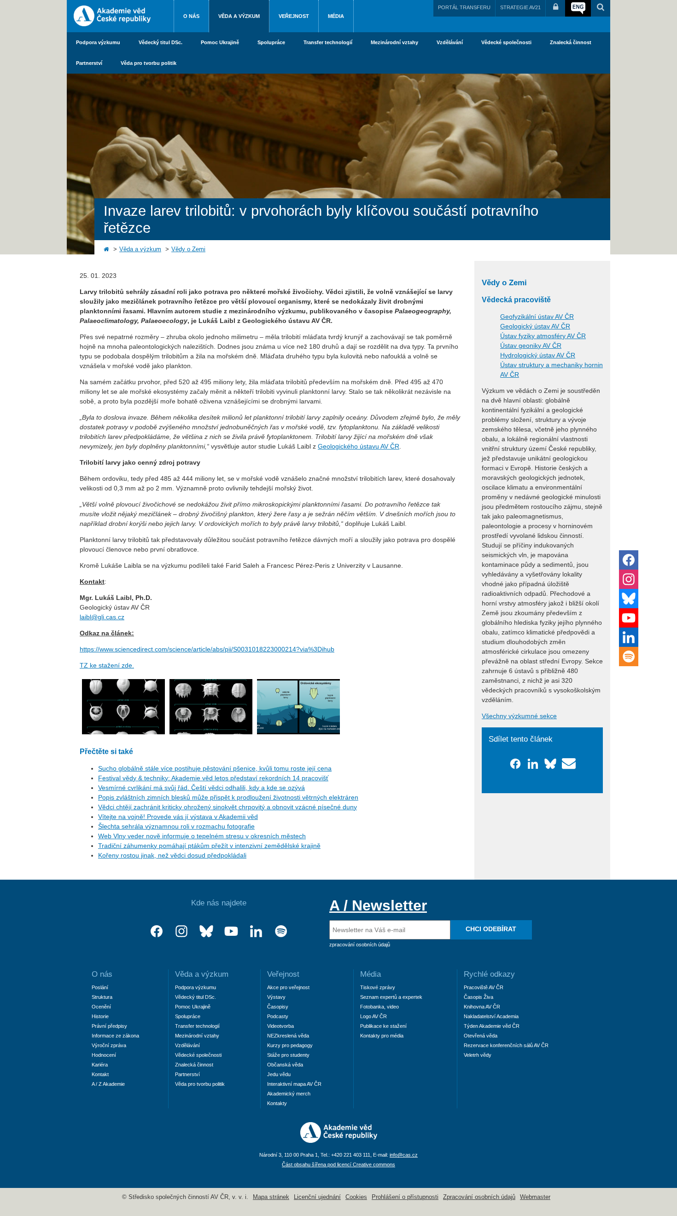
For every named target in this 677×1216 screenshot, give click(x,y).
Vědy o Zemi (188, 249)
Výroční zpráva (109, 1045)
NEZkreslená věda (288, 1035)
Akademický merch (288, 1093)
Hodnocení (104, 1055)
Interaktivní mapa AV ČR (294, 1084)
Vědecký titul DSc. (160, 42)
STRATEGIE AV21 (520, 7)
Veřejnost (294, 16)
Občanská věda (285, 1064)
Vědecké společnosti (506, 42)
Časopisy (277, 1006)
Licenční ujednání (317, 1197)
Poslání (100, 987)
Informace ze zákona (115, 1035)
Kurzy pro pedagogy (290, 1045)
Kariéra (100, 1064)
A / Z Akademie (108, 1084)
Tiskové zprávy (377, 987)
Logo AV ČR (373, 1016)
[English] (578, 8)
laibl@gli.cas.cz (102, 617)
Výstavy (276, 997)
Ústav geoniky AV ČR (530, 345)
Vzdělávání (450, 42)
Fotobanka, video (379, 1006)
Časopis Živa (478, 997)
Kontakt (100, 1074)
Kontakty (277, 1103)
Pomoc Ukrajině (220, 42)
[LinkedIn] (256, 931)
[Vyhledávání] (600, 8)
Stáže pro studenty (288, 1055)
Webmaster (535, 1197)
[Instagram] (181, 931)
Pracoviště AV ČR (483, 987)
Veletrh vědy (477, 1055)
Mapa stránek (271, 1197)
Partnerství (89, 63)
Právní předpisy (109, 1026)
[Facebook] (156, 931)
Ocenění (101, 1006)
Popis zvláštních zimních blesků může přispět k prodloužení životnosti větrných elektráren (228, 797)
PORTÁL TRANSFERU (464, 7)
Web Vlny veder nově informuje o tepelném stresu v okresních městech (202, 836)
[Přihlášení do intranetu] (555, 8)
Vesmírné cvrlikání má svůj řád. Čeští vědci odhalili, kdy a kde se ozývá (201, 787)
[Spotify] (281, 931)
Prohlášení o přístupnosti (405, 1197)
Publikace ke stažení (383, 1026)
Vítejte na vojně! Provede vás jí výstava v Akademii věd (178, 816)
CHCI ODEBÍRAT (491, 929)
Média (336, 16)
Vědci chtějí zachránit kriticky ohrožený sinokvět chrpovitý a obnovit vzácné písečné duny (227, 807)
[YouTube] (231, 931)
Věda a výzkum (239, 16)
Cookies (356, 1197)
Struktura (102, 997)
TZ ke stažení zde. (107, 665)
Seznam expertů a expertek (391, 997)
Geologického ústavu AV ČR (358, 446)
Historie (100, 1016)
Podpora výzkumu (98, 42)
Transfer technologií (327, 42)
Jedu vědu (279, 1074)
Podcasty (277, 1016)
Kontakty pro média (381, 1035)
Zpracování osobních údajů (479, 1197)
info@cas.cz (404, 1155)
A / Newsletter (378, 905)
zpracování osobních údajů (359, 944)
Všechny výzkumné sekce (519, 716)
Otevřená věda (480, 1035)
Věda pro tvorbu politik (148, 63)
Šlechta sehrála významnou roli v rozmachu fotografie (176, 826)
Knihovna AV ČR (482, 1006)
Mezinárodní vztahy (394, 42)
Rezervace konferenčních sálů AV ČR (506, 1045)
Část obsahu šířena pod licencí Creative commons (338, 1164)
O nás (191, 16)
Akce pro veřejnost (288, 987)
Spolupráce (271, 42)
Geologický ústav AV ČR (535, 326)
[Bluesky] (206, 931)
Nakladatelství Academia (491, 1016)
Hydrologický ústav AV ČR (537, 355)
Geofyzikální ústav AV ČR (537, 316)
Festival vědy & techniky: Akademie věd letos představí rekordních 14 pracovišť (213, 778)
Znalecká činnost (570, 42)
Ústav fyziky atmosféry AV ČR (543, 336)
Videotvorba (280, 1026)
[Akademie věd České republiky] (338, 1140)
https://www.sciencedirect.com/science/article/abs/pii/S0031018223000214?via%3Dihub (207, 649)
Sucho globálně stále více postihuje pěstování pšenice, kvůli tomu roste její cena (215, 768)
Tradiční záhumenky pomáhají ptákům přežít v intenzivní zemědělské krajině (209, 845)
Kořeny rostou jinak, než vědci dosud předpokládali (172, 855)
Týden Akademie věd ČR (491, 1026)
